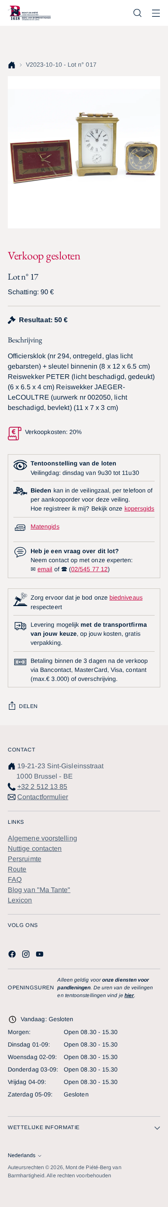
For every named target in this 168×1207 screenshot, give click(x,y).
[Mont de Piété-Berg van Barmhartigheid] (29, 13)
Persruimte (24, 858)
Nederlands (21, 1155)
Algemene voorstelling (42, 838)
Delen (28, 706)
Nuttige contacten (35, 848)
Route (17, 869)
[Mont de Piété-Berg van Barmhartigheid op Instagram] (27, 955)
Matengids (45, 526)
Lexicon (20, 900)
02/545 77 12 (89, 569)
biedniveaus (126, 597)
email (44, 569)
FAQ (15, 879)
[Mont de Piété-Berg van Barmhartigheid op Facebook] (13, 955)
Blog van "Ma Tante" (39, 889)
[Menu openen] (156, 13)
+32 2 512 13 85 (42, 786)
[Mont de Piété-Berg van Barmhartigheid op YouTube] (40, 955)
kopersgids (139, 508)
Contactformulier (42, 797)
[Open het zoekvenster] (137, 13)
